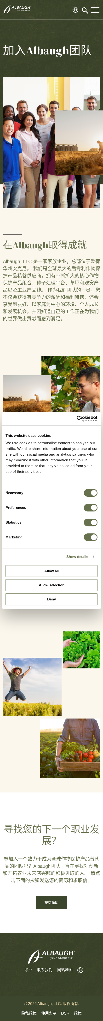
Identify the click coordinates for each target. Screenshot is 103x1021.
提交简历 (52, 902)
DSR (65, 1013)
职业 (28, 970)
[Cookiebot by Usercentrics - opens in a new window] (76, 419)
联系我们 (44, 970)
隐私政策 (29, 1013)
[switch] (90, 507)
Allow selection (51, 585)
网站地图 (65, 970)
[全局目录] (75, 10)
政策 (78, 1013)
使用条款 (49, 1013)
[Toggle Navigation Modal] (95, 9)
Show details (77, 557)
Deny (51, 599)
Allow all (51, 571)
